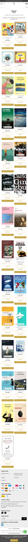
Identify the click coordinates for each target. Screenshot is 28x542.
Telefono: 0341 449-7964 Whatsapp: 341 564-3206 (14, 501)
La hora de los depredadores (20, 262)
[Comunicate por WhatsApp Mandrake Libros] (25, 531)
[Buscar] (26, 7)
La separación (20, 390)
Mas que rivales (20, 294)
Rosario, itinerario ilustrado (20, 35)
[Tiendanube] (14, 529)
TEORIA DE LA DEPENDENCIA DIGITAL (20, 327)
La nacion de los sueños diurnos (8, 260)
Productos (16, 477)
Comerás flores (8, 326)
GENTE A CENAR (7, 390)
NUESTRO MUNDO (20, 352)
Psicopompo (8, 422)
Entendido (14, 540)
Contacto (3, 480)
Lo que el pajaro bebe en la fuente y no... (7, 457)
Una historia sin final (20, 194)
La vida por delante (20, 423)
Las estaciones (20, 127)
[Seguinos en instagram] (2, 513)
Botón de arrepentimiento (14, 533)
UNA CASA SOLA (7, 129)
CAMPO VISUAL (7, 161)
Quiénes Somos (5, 473)
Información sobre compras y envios (18, 474)
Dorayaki (8, 225)
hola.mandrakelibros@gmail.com (10, 504)
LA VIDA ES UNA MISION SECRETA (8, 292)
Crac (20, 227)
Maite (7, 358)
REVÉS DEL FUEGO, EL (7, 191)
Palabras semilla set (8, 63)
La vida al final (20, 95)
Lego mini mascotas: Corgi (8, 38)
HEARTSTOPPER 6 (7, 95)
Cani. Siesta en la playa (20, 63)
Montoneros (20, 157)
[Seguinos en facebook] (5, 513)
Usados (3, 477)
